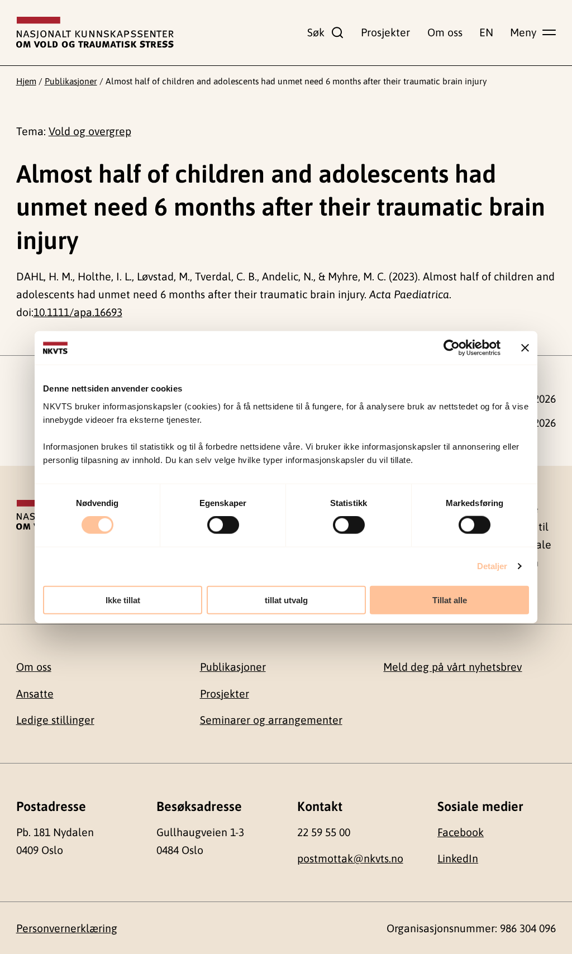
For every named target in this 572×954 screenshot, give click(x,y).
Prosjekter (385, 32)
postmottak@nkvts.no (350, 858)
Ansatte (35, 694)
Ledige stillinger (55, 720)
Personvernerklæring (66, 928)
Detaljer (492, 566)
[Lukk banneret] (525, 348)
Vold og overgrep (90, 131)
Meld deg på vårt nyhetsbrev (452, 667)
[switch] (223, 525)
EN (486, 32)
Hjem (26, 81)
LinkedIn (457, 858)
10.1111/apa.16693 (78, 312)
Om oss (445, 32)
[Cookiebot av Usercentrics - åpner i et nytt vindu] (451, 348)
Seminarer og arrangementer (271, 720)
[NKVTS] (95, 32)
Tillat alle (449, 599)
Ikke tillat (123, 599)
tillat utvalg (286, 599)
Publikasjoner (71, 81)
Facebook (460, 832)
